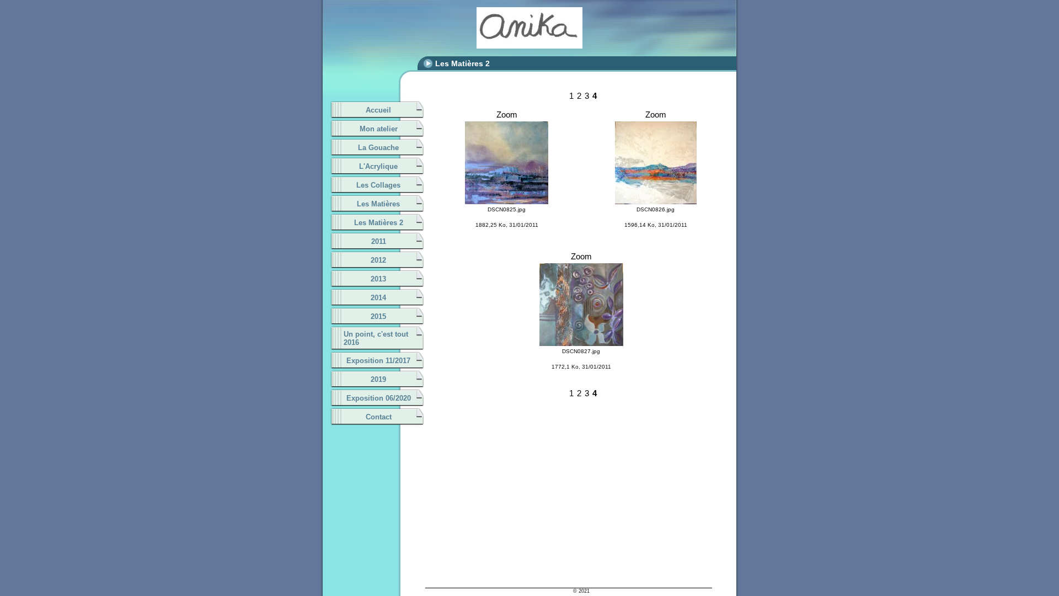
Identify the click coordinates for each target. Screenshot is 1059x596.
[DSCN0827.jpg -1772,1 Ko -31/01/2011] (581, 268)
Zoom (506, 114)
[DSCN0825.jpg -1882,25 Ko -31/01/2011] (506, 126)
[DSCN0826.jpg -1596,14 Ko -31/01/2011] (656, 126)
